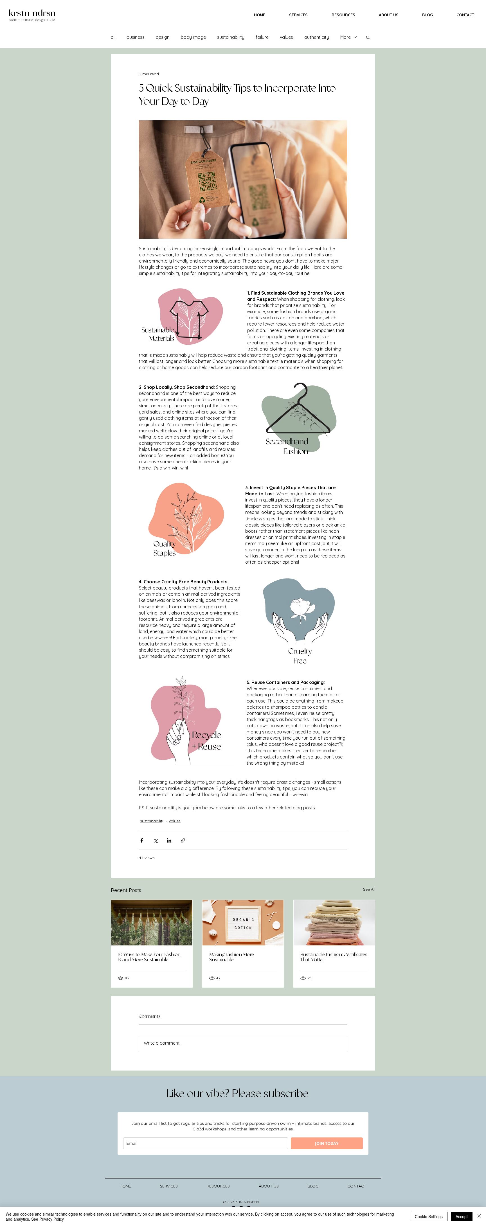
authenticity (316, 37)
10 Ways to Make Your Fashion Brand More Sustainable (149, 957)
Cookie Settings (429, 1216)
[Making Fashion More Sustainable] (243, 922)
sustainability (230, 37)
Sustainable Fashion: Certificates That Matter (333, 957)
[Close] (479, 1216)
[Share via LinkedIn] (169, 840)
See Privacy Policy (47, 1219)
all (113, 37)
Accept (462, 1216)
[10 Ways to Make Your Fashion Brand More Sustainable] (151, 922)
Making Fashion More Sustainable (231, 957)
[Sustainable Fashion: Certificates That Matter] (334, 922)
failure (262, 37)
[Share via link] (183, 840)
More (345, 37)
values (286, 37)
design (163, 37)
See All (369, 889)
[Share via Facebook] (141, 840)
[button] (368, 37)
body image (193, 37)
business (136, 37)
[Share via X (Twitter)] (155, 840)
